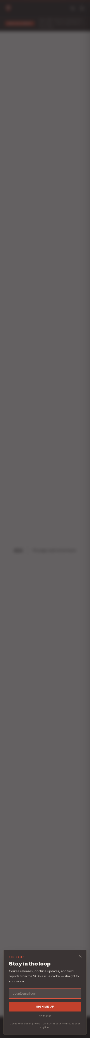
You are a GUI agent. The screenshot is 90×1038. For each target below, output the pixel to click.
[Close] (80, 956)
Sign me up (45, 1006)
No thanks (45, 1016)
